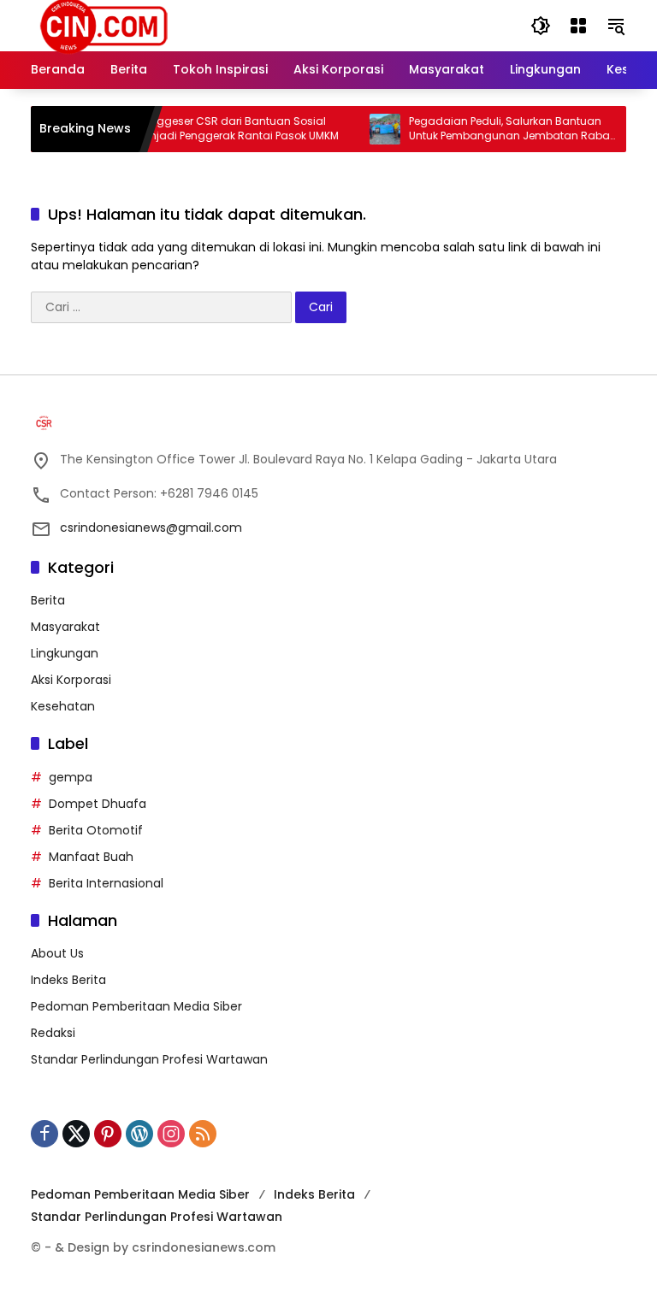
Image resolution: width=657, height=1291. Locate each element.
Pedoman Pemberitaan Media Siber (136, 1006)
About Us (57, 953)
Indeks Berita (68, 979)
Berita (48, 600)
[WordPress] (139, 1133)
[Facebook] (44, 1133)
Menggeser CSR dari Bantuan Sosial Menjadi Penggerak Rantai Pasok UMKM (226, 129)
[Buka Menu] (578, 25)
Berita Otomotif (96, 830)
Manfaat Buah (91, 856)
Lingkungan (64, 653)
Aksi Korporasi (71, 679)
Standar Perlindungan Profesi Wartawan (149, 1059)
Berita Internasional (106, 883)
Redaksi (53, 1032)
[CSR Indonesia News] (103, 24)
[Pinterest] (107, 1133)
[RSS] (202, 1133)
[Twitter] (76, 1133)
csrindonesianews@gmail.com (151, 527)
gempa (70, 777)
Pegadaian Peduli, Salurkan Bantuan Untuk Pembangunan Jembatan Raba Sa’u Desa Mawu (499, 129)
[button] (540, 25)
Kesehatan (63, 706)
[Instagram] (171, 1133)
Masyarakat (65, 626)
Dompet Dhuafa (97, 803)
